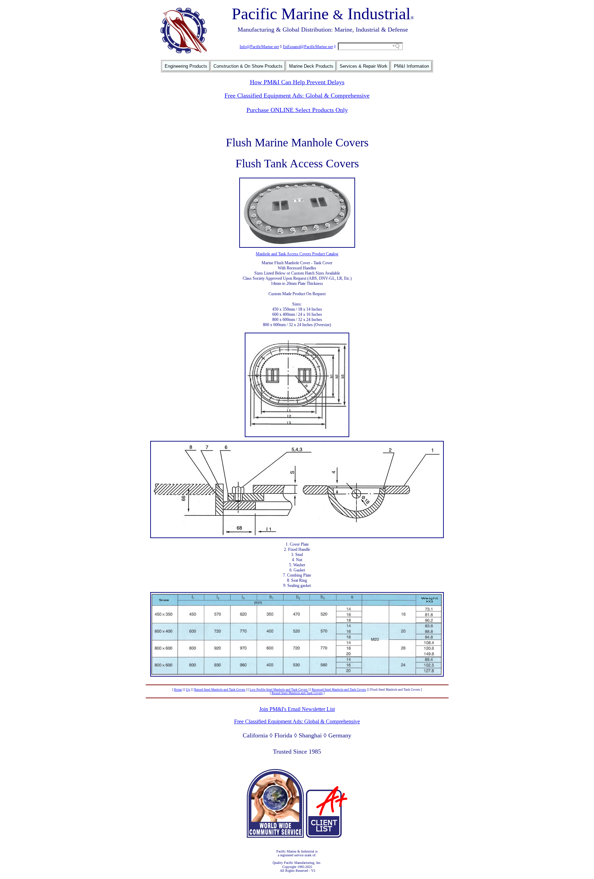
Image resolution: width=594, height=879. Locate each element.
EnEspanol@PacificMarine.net (308, 46)
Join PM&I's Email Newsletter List (297, 709)
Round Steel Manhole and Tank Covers (297, 693)
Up (188, 689)
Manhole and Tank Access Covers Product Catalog (297, 254)
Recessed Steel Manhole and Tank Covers (339, 689)
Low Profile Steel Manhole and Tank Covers (279, 689)
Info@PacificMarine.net (259, 46)
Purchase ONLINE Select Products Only (297, 110)
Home (178, 689)
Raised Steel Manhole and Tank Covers (219, 689)
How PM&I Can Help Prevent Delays (297, 82)
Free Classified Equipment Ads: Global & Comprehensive (297, 95)
